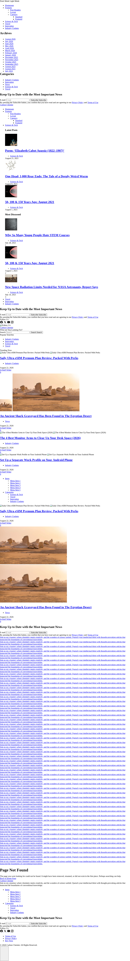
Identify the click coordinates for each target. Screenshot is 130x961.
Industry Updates (12, 28)
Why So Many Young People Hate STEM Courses (37, 235)
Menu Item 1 (15, 481)
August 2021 (10, 69)
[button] (65, 1)
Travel (7, 24)
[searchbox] (17, 332)
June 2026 (9, 44)
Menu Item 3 (15, 485)
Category (14, 14)
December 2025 (11, 57)
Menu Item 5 (15, 490)
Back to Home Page (8, 878)
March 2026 (10, 50)
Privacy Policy (78, 102)
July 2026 (9, 41)
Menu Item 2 (15, 483)
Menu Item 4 (15, 488)
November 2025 (11, 60)
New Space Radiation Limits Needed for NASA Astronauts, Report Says (51, 287)
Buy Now (9, 941)
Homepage (9, 5)
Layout (13, 12)
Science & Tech (11, 21)
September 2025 (11, 64)
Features (8, 8)
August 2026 (10, 39)
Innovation (9, 26)
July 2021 (9, 71)
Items (7, 478)
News (7, 84)
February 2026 (11, 53)
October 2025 (10, 62)
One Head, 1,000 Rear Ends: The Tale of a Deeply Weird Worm (46, 176)
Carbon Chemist (6, 105)
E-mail (3, 100)
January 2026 (10, 55)
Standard (18, 17)
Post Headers (15, 10)
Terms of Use (92, 102)
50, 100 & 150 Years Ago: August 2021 (29, 202)
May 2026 (9, 46)
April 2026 (9, 48)
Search (3, 332)
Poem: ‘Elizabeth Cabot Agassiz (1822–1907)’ (34, 150)
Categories (9, 492)
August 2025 (10, 66)
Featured (18, 19)
